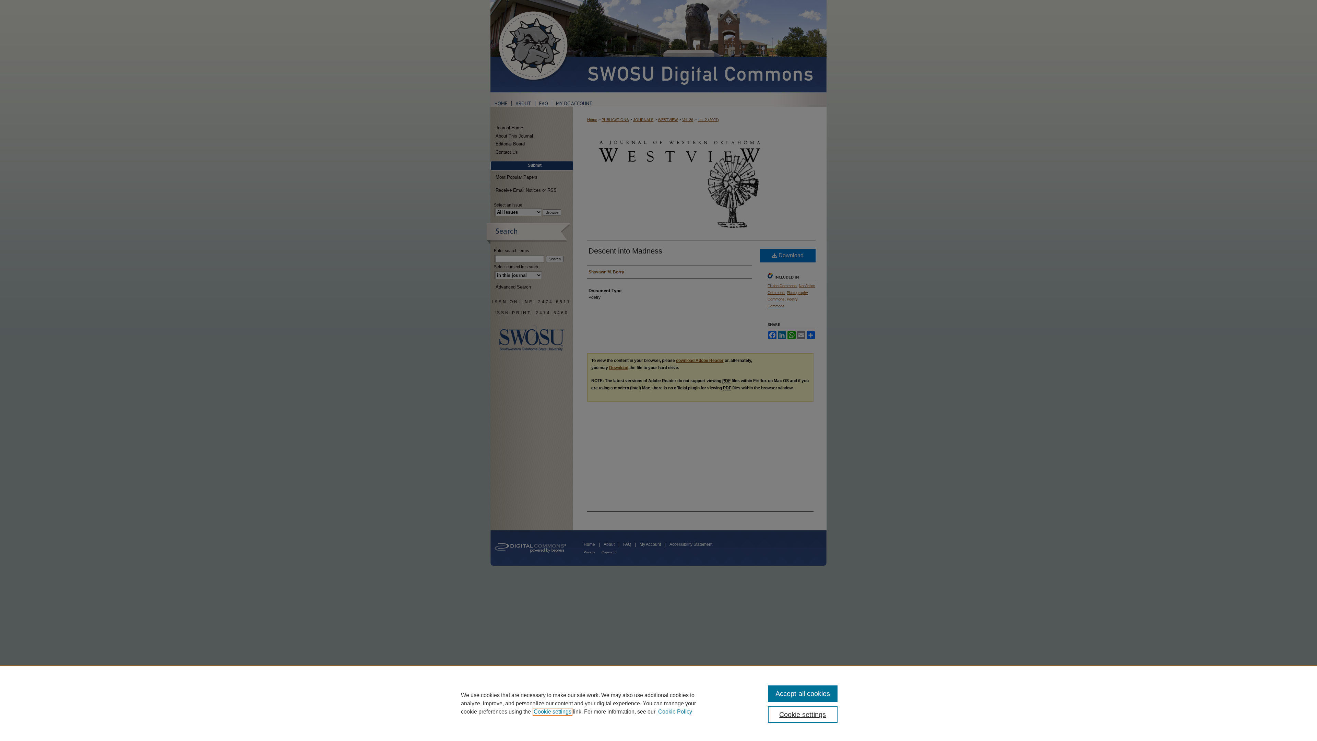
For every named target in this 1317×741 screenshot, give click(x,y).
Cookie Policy (675, 712)
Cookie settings (552, 712)
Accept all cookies (802, 693)
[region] (658, 703)
